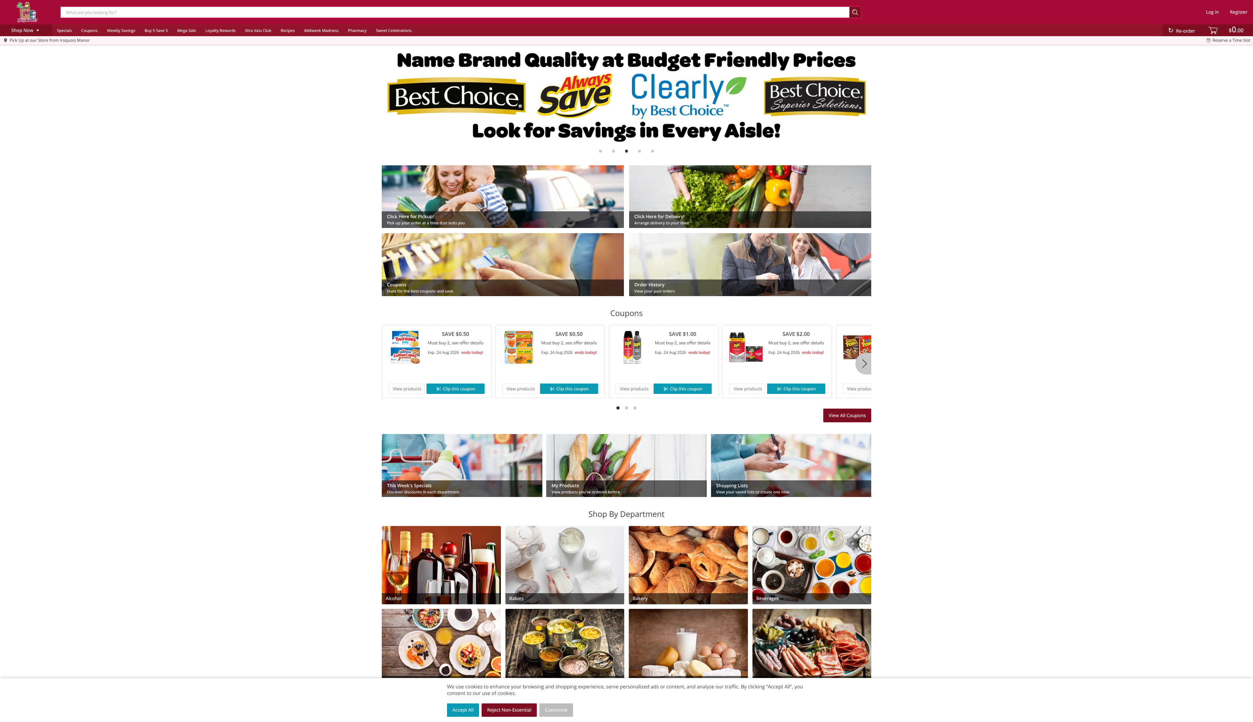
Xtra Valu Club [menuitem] (258, 30)
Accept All (463, 710)
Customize (556, 710)
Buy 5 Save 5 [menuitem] (156, 30)
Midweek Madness (321, 30)
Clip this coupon (459, 389)
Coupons (89, 30)
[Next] (863, 363)
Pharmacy (357, 30)
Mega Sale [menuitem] (186, 30)
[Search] (855, 12)
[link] (626, 95)
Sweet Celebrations (393, 30)
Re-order (1185, 31)
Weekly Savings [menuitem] (121, 30)
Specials (64, 30)
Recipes (288, 30)
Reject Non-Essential (509, 710)
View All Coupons (847, 416)
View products (407, 389)
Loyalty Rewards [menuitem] (221, 30)
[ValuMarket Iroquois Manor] (27, 12)
